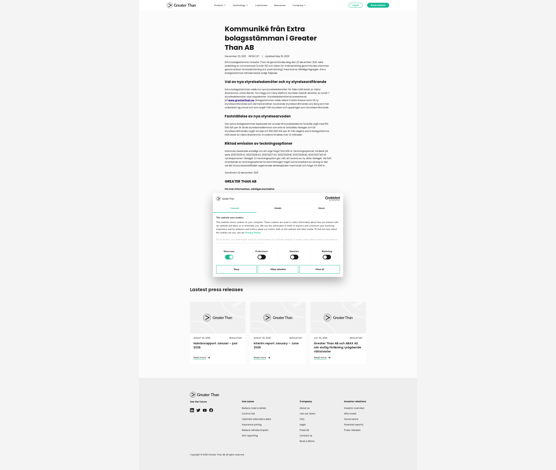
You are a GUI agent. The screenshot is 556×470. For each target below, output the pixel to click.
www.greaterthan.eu (241, 100)
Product (218, 5)
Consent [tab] (234, 208)
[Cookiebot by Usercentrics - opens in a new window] (327, 198)
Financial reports (353, 424)
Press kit (304, 430)
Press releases (352, 430)
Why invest (350, 413)
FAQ (302, 419)
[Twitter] (198, 410)
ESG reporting (250, 435)
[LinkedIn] (192, 410)
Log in (355, 5)
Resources (280, 5)
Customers (261, 5)
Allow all (319, 269)
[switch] (262, 257)
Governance (351, 419)
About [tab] (321, 208)
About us (305, 408)
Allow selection (278, 269)
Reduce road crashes (254, 408)
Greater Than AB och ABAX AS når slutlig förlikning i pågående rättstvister (337, 347)
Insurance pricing (251, 424)
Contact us (306, 435)
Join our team (307, 413)
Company (297, 5)
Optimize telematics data (256, 419)
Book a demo (378, 5)
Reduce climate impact (255, 430)
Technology (239, 5)
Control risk (248, 413)
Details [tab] (278, 208)
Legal (303, 424)
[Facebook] (211, 410)
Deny (236, 269)
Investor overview (354, 408)
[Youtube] (205, 410)
